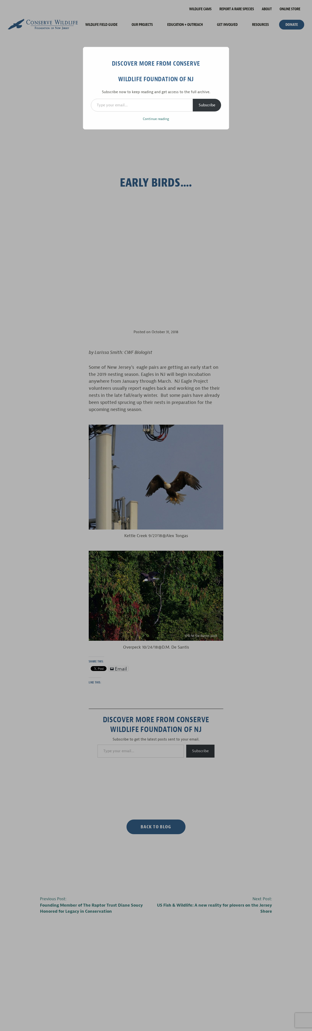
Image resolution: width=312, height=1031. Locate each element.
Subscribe (207, 105)
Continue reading (156, 119)
